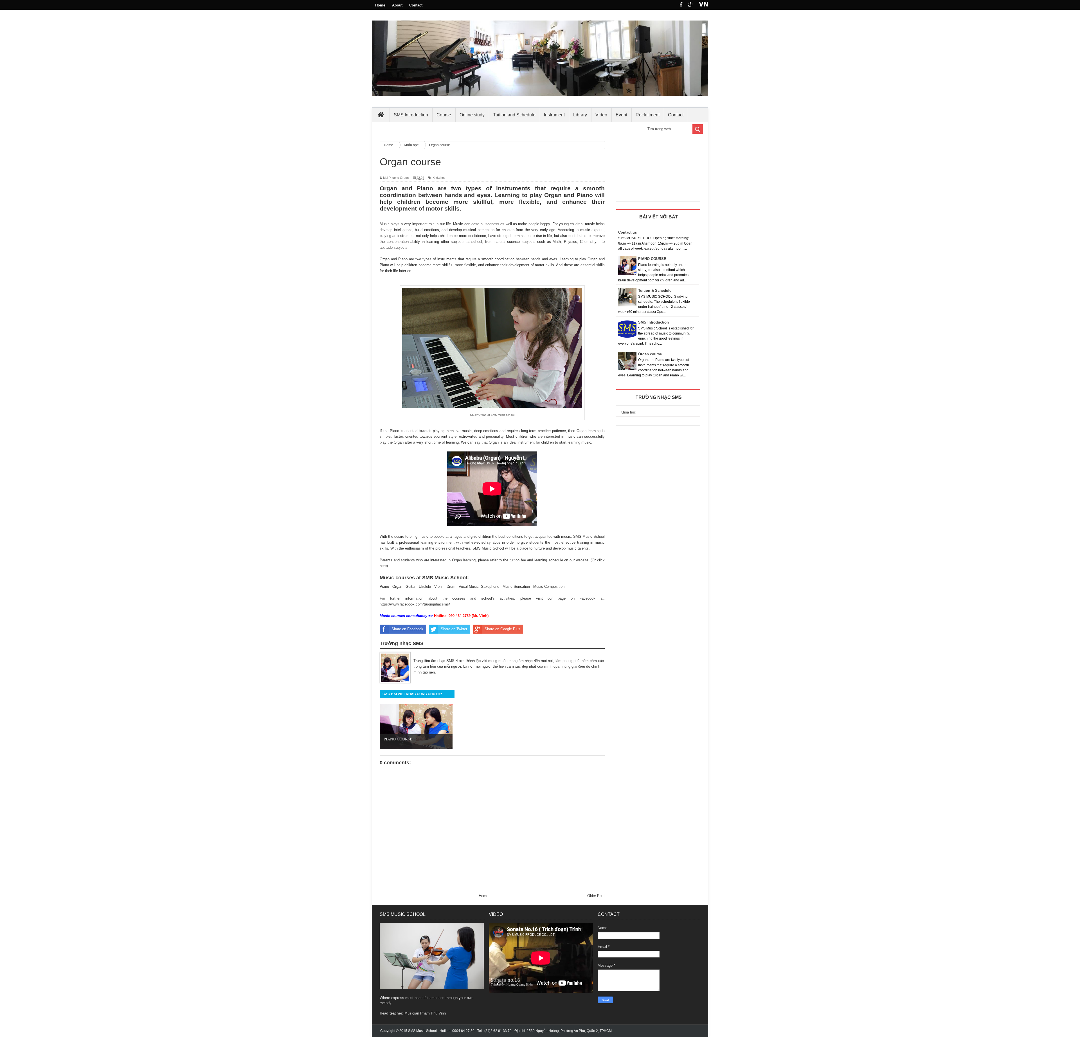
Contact (415, 5)
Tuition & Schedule (654, 290)
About (397, 5)
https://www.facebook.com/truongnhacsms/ (415, 604)
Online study (472, 114)
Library (580, 114)
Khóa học (439, 177)
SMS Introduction (411, 114)
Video (601, 114)
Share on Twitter (454, 629)
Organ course (650, 354)
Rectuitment (648, 114)
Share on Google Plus (502, 629)
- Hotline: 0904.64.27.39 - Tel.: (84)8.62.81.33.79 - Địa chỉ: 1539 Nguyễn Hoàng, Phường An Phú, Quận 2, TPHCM (510, 1031)
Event (621, 114)
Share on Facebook (407, 629)
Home (380, 5)
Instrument (554, 114)
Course (443, 114)
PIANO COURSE (652, 259)
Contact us (627, 232)
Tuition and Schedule (514, 114)
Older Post (596, 896)
